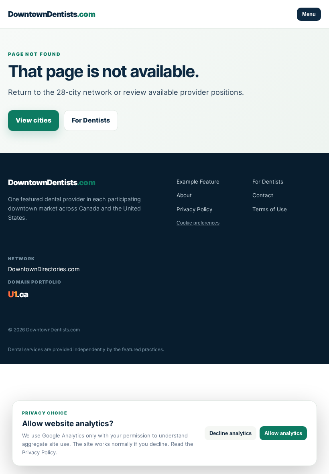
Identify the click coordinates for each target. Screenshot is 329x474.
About (184, 195)
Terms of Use (269, 209)
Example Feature (198, 181)
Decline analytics (230, 433)
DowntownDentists (51, 14)
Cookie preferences (198, 223)
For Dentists (91, 120)
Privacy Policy (194, 209)
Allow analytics (283, 433)
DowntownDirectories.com (44, 269)
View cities (33, 120)
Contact (262, 195)
